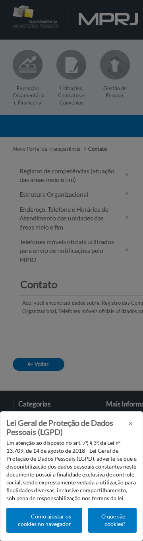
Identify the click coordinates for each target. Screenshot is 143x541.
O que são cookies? (113, 520)
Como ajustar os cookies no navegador (44, 520)
